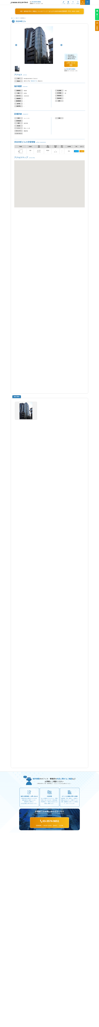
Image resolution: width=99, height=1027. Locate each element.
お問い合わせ (71, 63)
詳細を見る (76, 151)
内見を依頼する (71, 55)
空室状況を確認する (72, 56)
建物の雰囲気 (16, 396)
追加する (82, 151)
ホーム (13, 18)
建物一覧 (17, 18)
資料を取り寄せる (71, 58)
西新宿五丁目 (34, 81)
